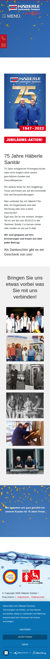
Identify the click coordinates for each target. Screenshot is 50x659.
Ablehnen (25, 629)
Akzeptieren (25, 637)
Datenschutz (37, 597)
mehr (25, 644)
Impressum (23, 597)
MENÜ (13, 16)
